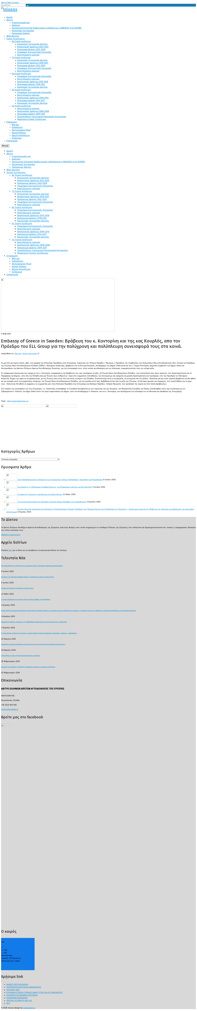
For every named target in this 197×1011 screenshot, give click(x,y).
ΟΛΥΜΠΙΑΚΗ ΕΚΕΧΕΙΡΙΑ (16, 998)
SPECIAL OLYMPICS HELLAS (19, 1000)
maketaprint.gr (29, 1008)
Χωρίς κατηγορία (30, 353)
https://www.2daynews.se (17, 401)
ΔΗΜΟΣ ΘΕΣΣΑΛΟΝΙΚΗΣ (17, 984)
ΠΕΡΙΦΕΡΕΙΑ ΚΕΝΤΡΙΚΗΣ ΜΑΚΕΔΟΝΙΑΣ (23, 987)
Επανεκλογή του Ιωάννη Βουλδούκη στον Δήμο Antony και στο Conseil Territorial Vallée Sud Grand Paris (33, 644)
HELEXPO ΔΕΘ (13, 990)
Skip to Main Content (10, 2)
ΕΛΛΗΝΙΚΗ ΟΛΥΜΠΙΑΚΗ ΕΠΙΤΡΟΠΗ (22, 995)
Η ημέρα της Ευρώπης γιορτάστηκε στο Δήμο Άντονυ (40, 494)
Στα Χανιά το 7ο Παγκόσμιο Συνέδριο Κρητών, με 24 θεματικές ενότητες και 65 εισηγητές (55, 487)
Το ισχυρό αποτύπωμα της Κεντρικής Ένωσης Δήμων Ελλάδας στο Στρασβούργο (52, 502)
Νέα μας (18, 353)
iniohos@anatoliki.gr (9, 709)
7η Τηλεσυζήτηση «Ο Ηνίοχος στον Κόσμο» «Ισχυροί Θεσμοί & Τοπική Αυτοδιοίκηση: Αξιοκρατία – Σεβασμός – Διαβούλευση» (39, 633)
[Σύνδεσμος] (98, 9)
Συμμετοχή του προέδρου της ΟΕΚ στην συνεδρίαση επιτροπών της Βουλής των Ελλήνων (28, 667)
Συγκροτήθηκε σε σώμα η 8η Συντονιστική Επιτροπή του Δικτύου (20, 655)
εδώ (10, 550)
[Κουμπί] (27, 5)
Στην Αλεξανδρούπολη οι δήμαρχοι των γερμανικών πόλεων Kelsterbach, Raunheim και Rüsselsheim (60, 480)
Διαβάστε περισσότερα (10, 535)
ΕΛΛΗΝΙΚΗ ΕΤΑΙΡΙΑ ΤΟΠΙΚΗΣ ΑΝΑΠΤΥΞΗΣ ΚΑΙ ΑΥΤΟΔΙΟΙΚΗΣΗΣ (34, 992)
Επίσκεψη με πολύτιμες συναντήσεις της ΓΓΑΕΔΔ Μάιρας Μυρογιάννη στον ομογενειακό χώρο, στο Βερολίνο (34, 622)
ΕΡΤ (8, 1003)
